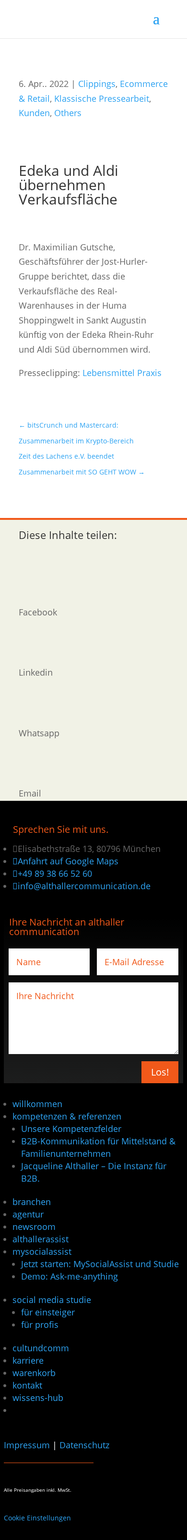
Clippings (97, 83)
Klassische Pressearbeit (101, 98)
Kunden (34, 112)
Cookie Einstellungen (37, 1517)
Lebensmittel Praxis (122, 372)
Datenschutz (84, 1445)
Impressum (27, 1445)
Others (68, 112)
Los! (160, 1072)
